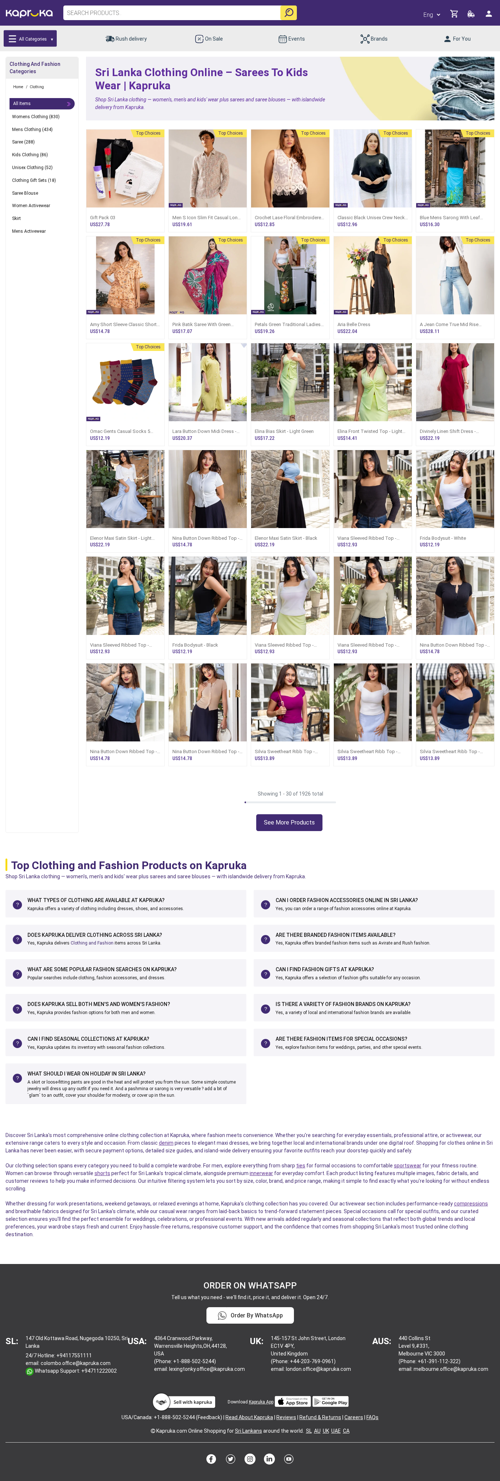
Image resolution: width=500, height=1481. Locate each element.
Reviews (286, 1417)
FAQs (372, 1417)
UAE (336, 1431)
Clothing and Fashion (92, 943)
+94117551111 (74, 1355)
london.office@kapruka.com (318, 1369)
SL (309, 1431)
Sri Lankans (248, 1431)
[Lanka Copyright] (153, 1431)
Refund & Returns (320, 1417)
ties (300, 1165)
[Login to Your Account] (489, 16)
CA (346, 1431)
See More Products (289, 822)
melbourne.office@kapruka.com (451, 1369)
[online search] (288, 12)
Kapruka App (261, 1402)
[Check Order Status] (471, 16)
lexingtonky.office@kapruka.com (207, 1369)
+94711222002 (99, 1371)
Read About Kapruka (249, 1417)
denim (166, 1143)
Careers (353, 1417)
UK (326, 1431)
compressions (471, 1204)
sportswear (407, 1165)
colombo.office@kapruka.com (76, 1363)
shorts (102, 1173)
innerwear (261, 1173)
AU (317, 1431)
